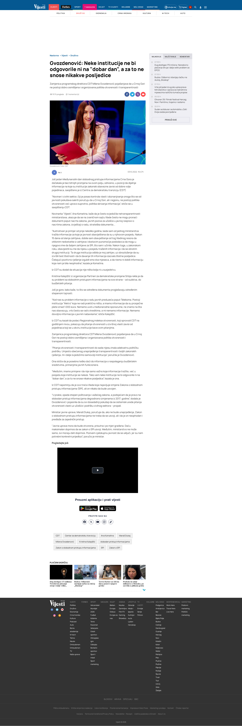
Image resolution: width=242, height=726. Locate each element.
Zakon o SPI (114, 547)
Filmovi (140, 615)
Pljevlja (158, 667)
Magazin (104, 602)
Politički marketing (186, 613)
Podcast (73, 621)
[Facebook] (84, 521)
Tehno (72, 638)
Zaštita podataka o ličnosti (145, 714)
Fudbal (93, 615)
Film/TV (122, 612)
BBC (136, 699)
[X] (91, 521)
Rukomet (94, 625)
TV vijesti (140, 603)
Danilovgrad (160, 628)
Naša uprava (75, 654)
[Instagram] (104, 521)
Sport (93, 602)
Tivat (158, 677)
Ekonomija (74, 612)
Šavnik (158, 674)
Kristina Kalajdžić (87, 541)
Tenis (92, 621)
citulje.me (172, 7)
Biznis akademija (74, 630)
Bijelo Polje (160, 618)
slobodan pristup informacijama (115, 541)
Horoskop (132, 625)
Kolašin (158, 641)
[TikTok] (110, 521)
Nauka (72, 641)
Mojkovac (159, 648)
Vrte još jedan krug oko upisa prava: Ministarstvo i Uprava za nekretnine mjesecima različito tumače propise (171, 90)
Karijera (80, 714)
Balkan (112, 605)
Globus (112, 612)
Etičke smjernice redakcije (81, 708)
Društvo (73, 608)
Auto (72, 625)
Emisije (140, 608)
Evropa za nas (114, 616)
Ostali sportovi (93, 633)
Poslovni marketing (186, 607)
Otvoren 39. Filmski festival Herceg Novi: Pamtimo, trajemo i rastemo (170, 101)
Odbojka (93, 644)
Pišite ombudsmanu (61, 708)
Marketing (186, 602)
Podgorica (160, 605)
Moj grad (160, 602)
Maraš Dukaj (124, 535)
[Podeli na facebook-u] (127, 94)
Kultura (73, 618)
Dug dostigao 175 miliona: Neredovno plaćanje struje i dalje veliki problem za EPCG (172, 67)
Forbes (84, 602)
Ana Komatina (107, 535)
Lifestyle (132, 602)
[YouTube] (97, 521)
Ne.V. (60, 173)
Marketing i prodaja (157, 708)
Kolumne (150, 602)
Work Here (170, 605)
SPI (102, 547)
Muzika (121, 605)
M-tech (73, 635)
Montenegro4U (173, 602)
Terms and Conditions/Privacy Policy (99, 714)
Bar (157, 612)
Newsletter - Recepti (124, 714)
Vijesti (72, 602)
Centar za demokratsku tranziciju (80, 535)
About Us (161, 714)
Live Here (170, 612)
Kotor (158, 644)
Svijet (112, 602)
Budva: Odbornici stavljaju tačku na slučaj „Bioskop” (171, 78)
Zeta (157, 687)
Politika (73, 605)
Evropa (112, 608)
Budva (158, 621)
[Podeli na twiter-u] (132, 94)
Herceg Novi (158, 636)
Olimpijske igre (94, 639)
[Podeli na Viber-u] (137, 94)
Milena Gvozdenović (65, 541)
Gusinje (159, 631)
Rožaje (158, 671)
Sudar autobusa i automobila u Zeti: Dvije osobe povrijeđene (171, 110)
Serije (139, 612)
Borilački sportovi (93, 649)
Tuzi (157, 680)
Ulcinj (158, 684)
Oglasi (184, 7)
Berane (158, 615)
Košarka (93, 618)
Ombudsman (75, 644)
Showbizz (122, 618)
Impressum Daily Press (139, 708)
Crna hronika (75, 615)
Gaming (122, 615)
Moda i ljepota (130, 610)
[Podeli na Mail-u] (143, 94)
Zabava (122, 602)
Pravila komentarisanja (119, 708)
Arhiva (117, 699)
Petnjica (159, 654)
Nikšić (158, 651)
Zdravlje (131, 605)
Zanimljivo (123, 608)
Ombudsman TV (75, 649)
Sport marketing (94, 662)
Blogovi (108, 699)
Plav (157, 658)
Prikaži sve (171, 119)
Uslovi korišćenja (101, 708)
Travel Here (170, 608)
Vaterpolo (94, 628)
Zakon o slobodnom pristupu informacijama (76, 547)
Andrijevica (160, 608)
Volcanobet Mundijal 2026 (94, 608)
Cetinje (158, 625)
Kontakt (171, 708)
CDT (58, 535)
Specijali (127, 699)
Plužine (158, 661)
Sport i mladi (93, 656)
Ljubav (130, 621)
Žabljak (158, 690)
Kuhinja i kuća (131, 616)
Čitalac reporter (182, 708)
